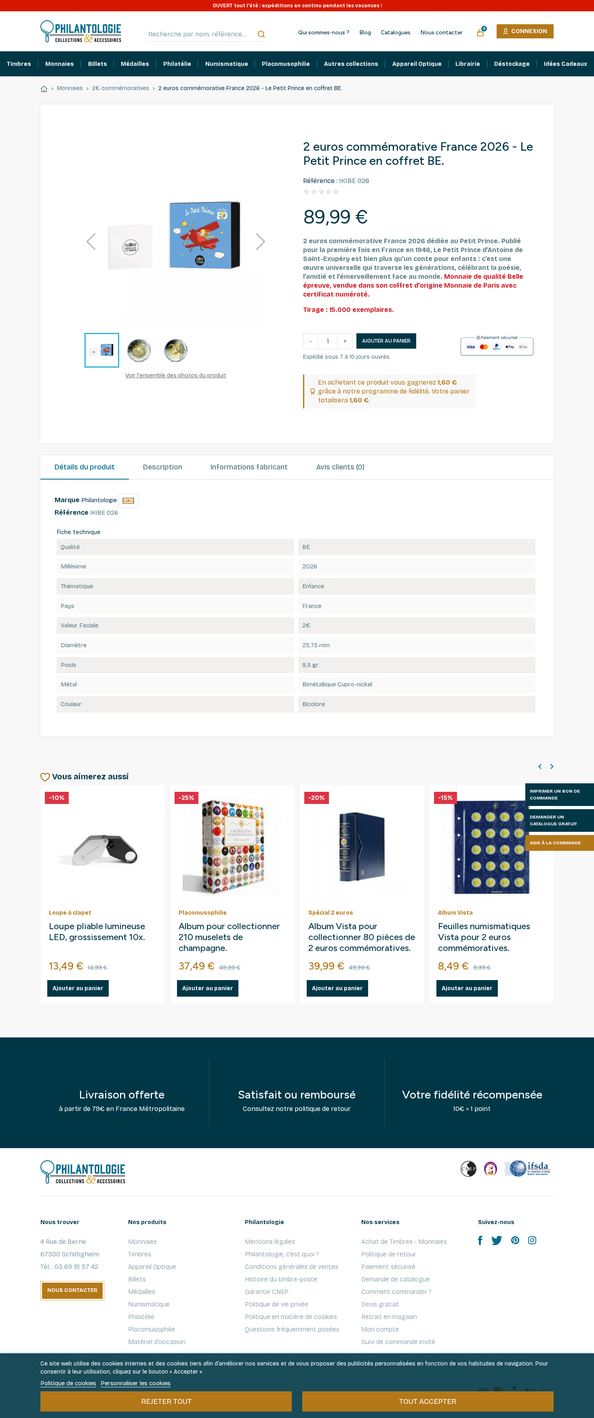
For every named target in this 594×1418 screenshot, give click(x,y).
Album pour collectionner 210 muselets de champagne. (229, 937)
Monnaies (142, 1241)
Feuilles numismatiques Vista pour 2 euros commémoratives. (484, 937)
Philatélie (141, 1317)
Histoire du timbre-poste (281, 1279)
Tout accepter (427, 1401)
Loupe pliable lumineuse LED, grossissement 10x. (97, 932)
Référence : (320, 181)
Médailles (141, 1292)
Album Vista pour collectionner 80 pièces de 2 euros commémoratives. (361, 937)
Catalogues (396, 32)
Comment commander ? (396, 1292)
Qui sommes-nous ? (324, 32)
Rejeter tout (166, 1401)
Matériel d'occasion (156, 1342)
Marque (67, 500)
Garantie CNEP (267, 1292)
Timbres (139, 1254)
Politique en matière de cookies (291, 1317)
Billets (137, 1279)
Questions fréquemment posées (292, 1329)
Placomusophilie (151, 1329)
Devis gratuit (380, 1304)
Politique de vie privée (276, 1304)
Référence (71, 512)
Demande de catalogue (395, 1279)
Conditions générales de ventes (291, 1267)
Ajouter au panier (386, 341)
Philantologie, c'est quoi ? (282, 1254)
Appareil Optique (152, 1267)
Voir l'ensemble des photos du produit (175, 375)
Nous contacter (441, 32)
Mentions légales (270, 1241)
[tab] (84, 467)
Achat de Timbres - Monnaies (404, 1241)
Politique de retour (388, 1254)
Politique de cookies (68, 1383)
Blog (365, 32)
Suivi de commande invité (398, 1342)
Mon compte (380, 1329)
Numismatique (149, 1304)
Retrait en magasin (389, 1317)
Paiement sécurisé (388, 1267)
